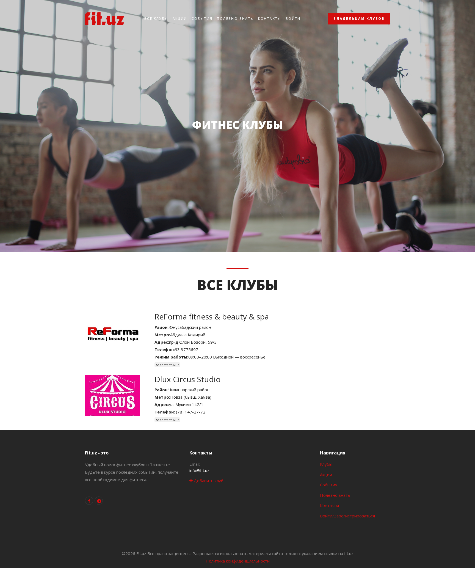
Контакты (269, 18)
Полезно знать (235, 18)
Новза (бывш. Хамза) (190, 397)
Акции (180, 18)
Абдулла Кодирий (187, 334)
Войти (293, 18)
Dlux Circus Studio (187, 379)
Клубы (326, 464)
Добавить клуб (208, 480)
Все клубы (156, 18)
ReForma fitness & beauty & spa (211, 316)
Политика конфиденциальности (238, 561)
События (202, 18)
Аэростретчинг (167, 365)
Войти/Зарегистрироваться (347, 516)
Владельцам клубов (359, 18)
